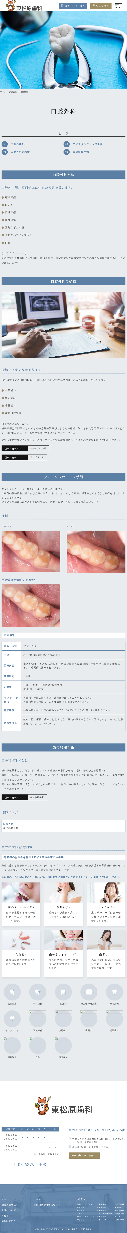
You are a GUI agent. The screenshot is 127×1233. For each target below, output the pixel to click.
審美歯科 (37, 1030)
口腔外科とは (19, 144)
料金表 (5, 1215)
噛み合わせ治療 (89, 1003)
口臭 (37, 1057)
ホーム (3, 92)
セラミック (82, 1210)
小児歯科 (63, 1030)
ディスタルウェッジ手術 (88, 144)
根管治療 (114, 1003)
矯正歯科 (114, 1030)
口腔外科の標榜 (20, 152)
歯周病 (88, 1030)
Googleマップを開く (84, 1155)
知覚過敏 (12, 1057)
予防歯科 (37, 1003)
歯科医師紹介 (9, 1221)
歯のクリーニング (84, 1204)
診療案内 (13, 92)
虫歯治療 (12, 1003)
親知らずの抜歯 (38, 448)
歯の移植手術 (81, 152)
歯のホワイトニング (85, 1216)
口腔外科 (24, 92)
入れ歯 (80, 1213)
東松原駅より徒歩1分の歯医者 (63, 1229)
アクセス (39, 1199)
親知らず (81, 1207)
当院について (9, 1210)
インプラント (37, 457)
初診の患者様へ (10, 1205)
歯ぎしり (81, 1220)
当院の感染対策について (47, 1205)
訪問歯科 (63, 1057)
